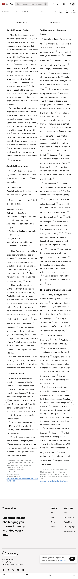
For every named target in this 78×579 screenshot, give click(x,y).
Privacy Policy (6, 562)
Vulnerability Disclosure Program (12, 564)
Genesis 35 (5, 11)
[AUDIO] (61, 12)
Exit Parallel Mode (74, 12)
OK (72, 559)
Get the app (55, 4)
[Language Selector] (64, 4)
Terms (14, 562)
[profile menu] (72, 4)
